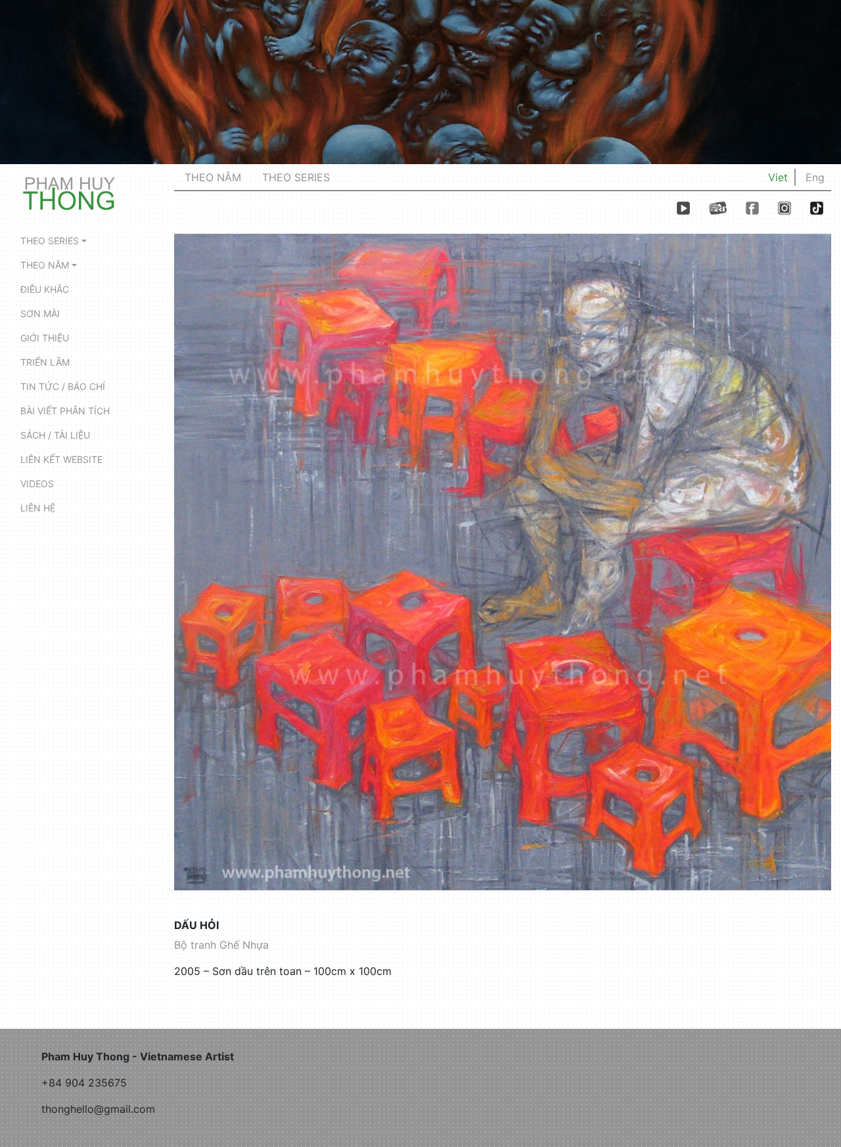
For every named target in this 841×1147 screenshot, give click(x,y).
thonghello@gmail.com (98, 1108)
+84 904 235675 (84, 1082)
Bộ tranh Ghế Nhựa (221, 944)
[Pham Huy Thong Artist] (69, 192)
